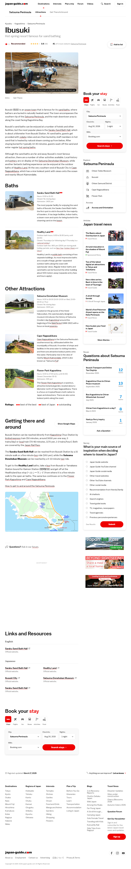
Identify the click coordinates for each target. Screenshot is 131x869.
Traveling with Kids (95, 822)
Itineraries (71, 794)
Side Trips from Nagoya (93, 829)
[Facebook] (111, 853)
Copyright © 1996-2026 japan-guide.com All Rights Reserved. (27, 864)
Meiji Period (57, 323)
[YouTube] (123, 853)
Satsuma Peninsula (36, 23)
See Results (90, 524)
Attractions (40, 12)
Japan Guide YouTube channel (103, 466)
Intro (7, 98)
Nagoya (8, 818)
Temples (50, 791)
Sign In (120, 4)
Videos (90, 4)
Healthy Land (20, 167)
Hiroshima (9, 808)
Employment (20, 857)
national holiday (43, 243)
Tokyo (7, 791)
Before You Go (73, 791)
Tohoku (29, 794)
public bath (57, 254)
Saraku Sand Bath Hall (59, 130)
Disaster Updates (115, 791)
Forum (80, 4)
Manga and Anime (54, 808)
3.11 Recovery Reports (93, 792)
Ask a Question (103, 431)
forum (35, 546)
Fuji (56, 361)
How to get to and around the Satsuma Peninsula (29, 485)
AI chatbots (95, 494)
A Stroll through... (94, 812)
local (21, 441)
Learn (69, 801)
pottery (13, 160)
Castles (49, 798)
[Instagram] (117, 853)
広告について (58, 857)
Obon (39, 251)
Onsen (49, 801)
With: (10, 743)
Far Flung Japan (94, 808)
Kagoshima (20, 23)
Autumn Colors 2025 (116, 805)
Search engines (96, 499)
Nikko (7, 824)
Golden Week (69, 248)
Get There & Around (59, 12)
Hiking (48, 814)
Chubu (28, 801)
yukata (23, 136)
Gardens (50, 811)
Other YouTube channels (100, 480)
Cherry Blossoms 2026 (115, 801)
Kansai (29, 804)
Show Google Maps (66, 424)
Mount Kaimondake (52, 358)
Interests (57, 4)
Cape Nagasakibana (45, 339)
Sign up (116, 836)
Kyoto (7, 794)
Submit (111, 524)
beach (59, 220)
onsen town (31, 109)
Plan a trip (69, 4)
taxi (62, 458)
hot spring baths (27, 147)
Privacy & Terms (73, 857)
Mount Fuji (9, 804)
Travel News (112, 786)
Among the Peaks (94, 805)
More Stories (104, 340)
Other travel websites (99, 476)
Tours (69, 798)
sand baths (64, 109)
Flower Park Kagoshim (49, 370)
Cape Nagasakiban (47, 335)
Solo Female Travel (95, 818)
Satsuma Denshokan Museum (54, 160)
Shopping (50, 818)
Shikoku (29, 811)
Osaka (8, 798)
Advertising (45, 857)
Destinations (44, 4)
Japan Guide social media (101, 471)
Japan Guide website (99, 462)
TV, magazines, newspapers (102, 508)
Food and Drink (52, 804)
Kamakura (9, 811)
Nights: (62, 732)
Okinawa (29, 818)
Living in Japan (73, 811)
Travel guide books (98, 503)
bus (36, 455)
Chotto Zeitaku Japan (93, 797)
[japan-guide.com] (16, 4)
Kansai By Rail (93, 825)
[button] (35, 786)
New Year (59, 248)
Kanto (28, 798)
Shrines (49, 794)
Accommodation (74, 808)
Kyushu (8, 23)
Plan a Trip (71, 786)
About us (9, 857)
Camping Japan (93, 815)
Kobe (7, 814)
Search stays (57, 747)
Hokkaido (30, 791)
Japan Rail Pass (32, 445)
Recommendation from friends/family (106, 489)
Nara (7, 801)
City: (10, 732)
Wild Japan (91, 802)
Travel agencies (96, 513)
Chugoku (30, 808)
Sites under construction (113, 795)
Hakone (8, 821)
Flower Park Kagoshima (51, 383)
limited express (13, 438)
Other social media (98, 485)
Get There (17, 98)
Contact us (33, 857)
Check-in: (46, 732)
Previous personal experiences (103, 517)
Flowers (49, 821)
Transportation (73, 804)
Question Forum (114, 811)
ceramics (53, 326)
